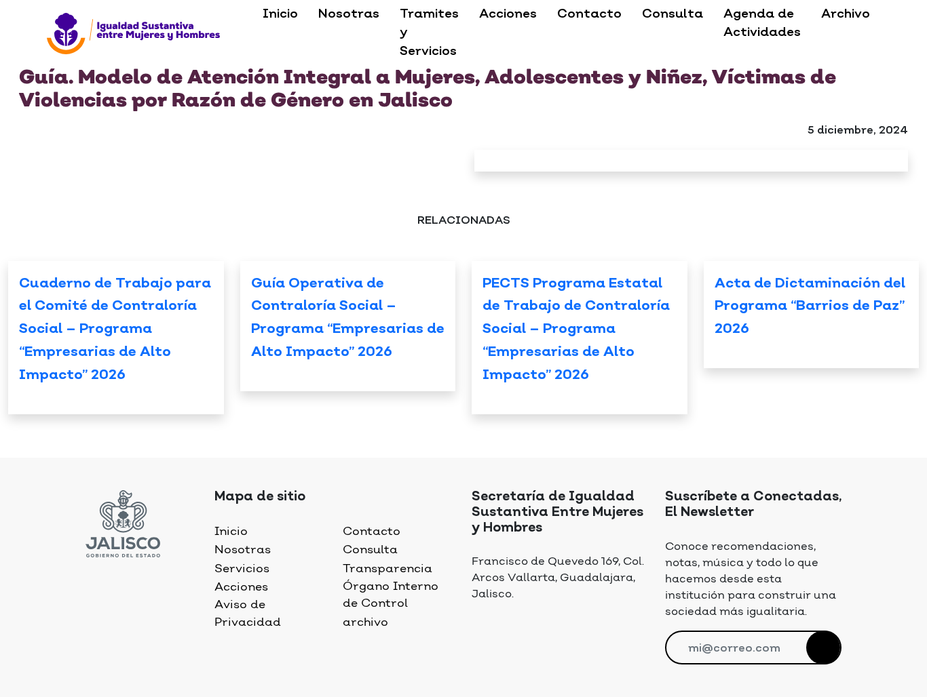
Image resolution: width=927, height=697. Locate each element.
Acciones (508, 14)
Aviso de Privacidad (247, 613)
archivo (365, 622)
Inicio (280, 14)
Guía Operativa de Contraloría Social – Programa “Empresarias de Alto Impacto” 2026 (347, 318)
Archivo (845, 14)
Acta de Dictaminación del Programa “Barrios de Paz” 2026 (810, 307)
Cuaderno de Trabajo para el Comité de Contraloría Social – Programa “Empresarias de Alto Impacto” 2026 (115, 330)
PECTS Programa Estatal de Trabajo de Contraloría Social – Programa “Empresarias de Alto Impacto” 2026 (576, 330)
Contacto (589, 14)
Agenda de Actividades (762, 23)
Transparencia (387, 569)
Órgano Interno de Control (390, 595)
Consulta (672, 14)
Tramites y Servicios (429, 33)
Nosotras (348, 14)
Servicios (241, 569)
